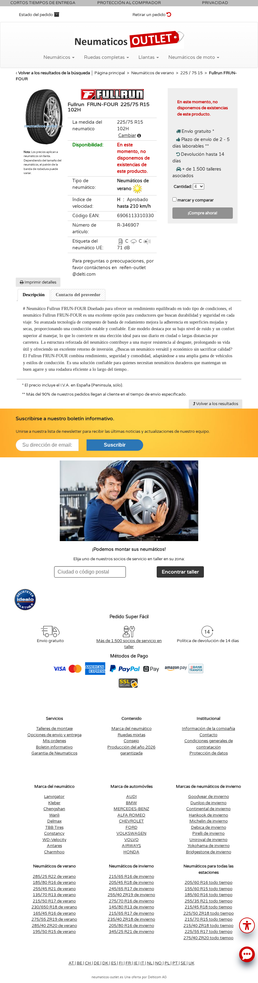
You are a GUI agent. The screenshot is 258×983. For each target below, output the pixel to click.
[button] (247, 924)
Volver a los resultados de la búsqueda (54, 73)
